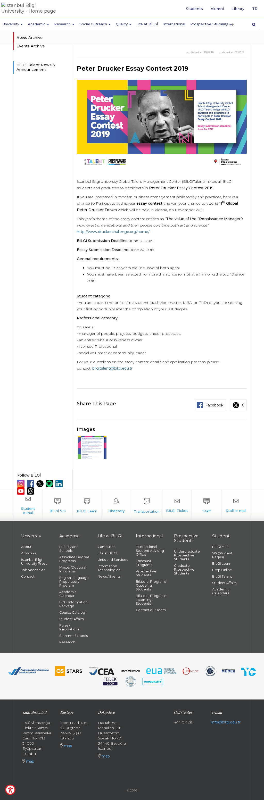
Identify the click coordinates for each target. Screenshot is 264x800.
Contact (28, 576)
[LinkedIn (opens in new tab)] (59, 483)
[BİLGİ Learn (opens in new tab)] (87, 505)
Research (67, 642)
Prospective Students (146, 573)
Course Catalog (72, 612)
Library (238, 8)
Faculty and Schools (69, 549)
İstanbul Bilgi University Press (34, 561)
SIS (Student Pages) (222, 555)
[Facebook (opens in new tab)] (31, 483)
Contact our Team (151, 610)
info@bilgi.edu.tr (226, 722)
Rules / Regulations (69, 627)
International (174, 24)
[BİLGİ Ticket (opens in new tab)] (177, 505)
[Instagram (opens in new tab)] (21, 483)
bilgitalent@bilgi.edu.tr (112, 368)
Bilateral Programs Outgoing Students (151, 585)
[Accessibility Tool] (10, 790)
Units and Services (113, 560)
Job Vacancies (33, 570)
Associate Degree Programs (74, 559)
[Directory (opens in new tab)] (116, 505)
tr (256, 10)
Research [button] (63, 24)
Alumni (217, 8)
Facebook (214, 405)
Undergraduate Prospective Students (187, 555)
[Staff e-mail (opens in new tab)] (236, 505)
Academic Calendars (220, 591)
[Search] (254, 24)
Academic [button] (37, 24)
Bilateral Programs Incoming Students (151, 599)
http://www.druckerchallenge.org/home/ (113, 231)
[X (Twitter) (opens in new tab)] (40, 483)
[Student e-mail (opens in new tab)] (28, 505)
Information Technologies (109, 568)
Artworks (28, 553)
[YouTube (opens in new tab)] (21, 491)
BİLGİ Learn (221, 563)
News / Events (109, 576)
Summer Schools (73, 636)
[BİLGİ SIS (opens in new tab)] (57, 505)
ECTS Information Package (73, 604)
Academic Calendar (68, 594)
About (26, 547)
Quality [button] (122, 24)
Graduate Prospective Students (184, 569)
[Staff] (206, 505)
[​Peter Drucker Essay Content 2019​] (92, 447)
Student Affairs (71, 619)
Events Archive (30, 46)
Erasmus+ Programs (144, 563)
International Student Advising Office (150, 550)
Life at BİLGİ (147, 24)
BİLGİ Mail (220, 547)
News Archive (29, 37)
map (29, 761)
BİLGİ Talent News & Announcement (35, 67)
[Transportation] (146, 505)
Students (194, 8)
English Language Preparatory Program (74, 581)
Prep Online (222, 570)
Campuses (106, 547)
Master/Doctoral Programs (72, 569)
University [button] (11, 24)
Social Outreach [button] (93, 24)
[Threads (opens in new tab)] (31, 491)
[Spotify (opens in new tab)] (50, 483)
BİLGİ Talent (222, 576)
